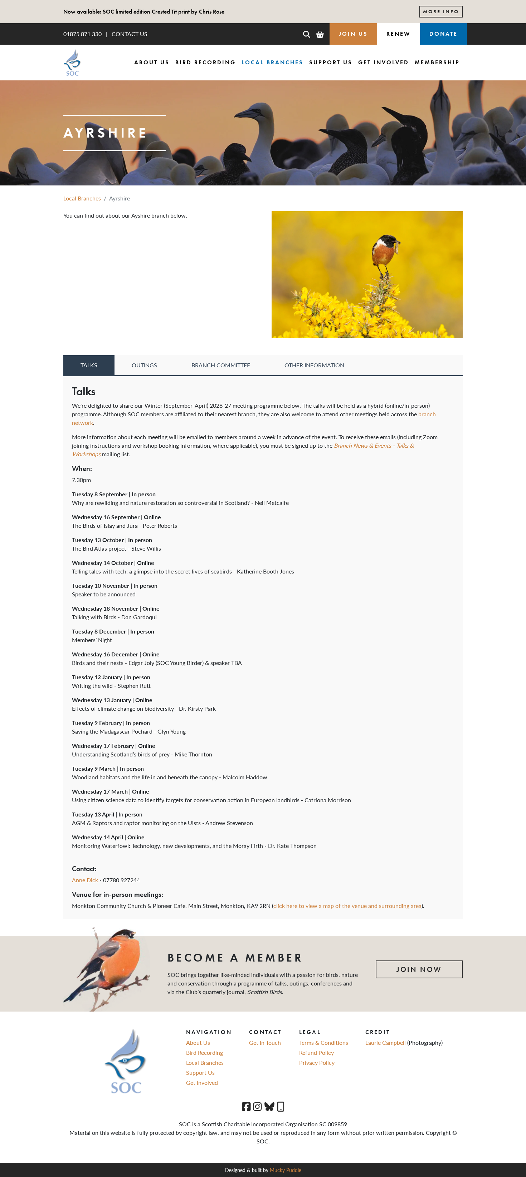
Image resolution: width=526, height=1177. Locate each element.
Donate (443, 34)
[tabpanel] (263, 647)
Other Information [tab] (314, 365)
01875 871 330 (82, 34)
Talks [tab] (89, 365)
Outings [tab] (144, 365)
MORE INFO (441, 11)
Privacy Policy (317, 1062)
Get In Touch (265, 1042)
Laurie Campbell (386, 1042)
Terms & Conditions (323, 1042)
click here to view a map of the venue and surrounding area (347, 906)
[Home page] (72, 63)
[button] (306, 34)
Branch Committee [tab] (220, 365)
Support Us (330, 62)
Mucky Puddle (285, 1169)
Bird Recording (205, 62)
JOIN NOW (419, 969)
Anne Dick (85, 880)
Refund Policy (316, 1052)
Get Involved (383, 62)
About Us (152, 62)
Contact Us (129, 34)
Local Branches (272, 62)
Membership (437, 62)
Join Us (353, 34)
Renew (398, 34)
